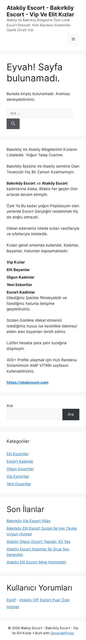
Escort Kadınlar (20, 461)
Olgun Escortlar (20, 469)
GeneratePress (62, 633)
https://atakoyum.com (28, 382)
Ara (10, 405)
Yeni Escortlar (19, 484)
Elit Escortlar (18, 454)
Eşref (11, 600)
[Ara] (13, 123)
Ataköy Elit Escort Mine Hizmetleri (36, 562)
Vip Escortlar (18, 476)
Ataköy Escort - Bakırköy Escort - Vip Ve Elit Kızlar (40, 11)
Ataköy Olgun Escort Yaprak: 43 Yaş (38, 541)
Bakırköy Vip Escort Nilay (29, 521)
